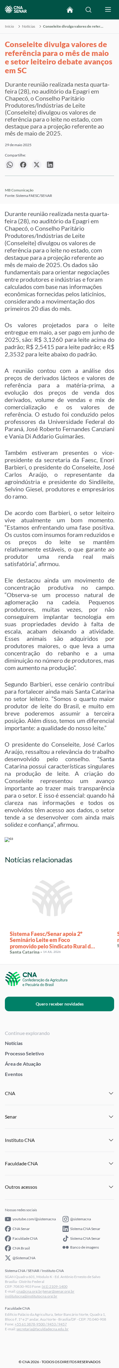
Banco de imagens (84, 1247)
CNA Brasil (21, 1248)
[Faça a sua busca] (88, 10)
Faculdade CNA (25, 1238)
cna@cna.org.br (29, 1291)
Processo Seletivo (24, 1053)
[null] (10, 165)
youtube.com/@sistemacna (34, 1219)
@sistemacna (80, 1219)
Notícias (28, 26)
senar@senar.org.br (58, 1291)
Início (9, 26)
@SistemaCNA (24, 1258)
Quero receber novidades (60, 1003)
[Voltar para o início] (70, 10)
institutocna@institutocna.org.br (31, 1296)
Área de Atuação (23, 1064)
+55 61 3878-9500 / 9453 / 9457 (41, 1324)
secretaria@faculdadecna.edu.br (42, 1329)
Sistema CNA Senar (85, 1228)
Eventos (14, 1074)
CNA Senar (21, 1228)
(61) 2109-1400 (54, 1286)
